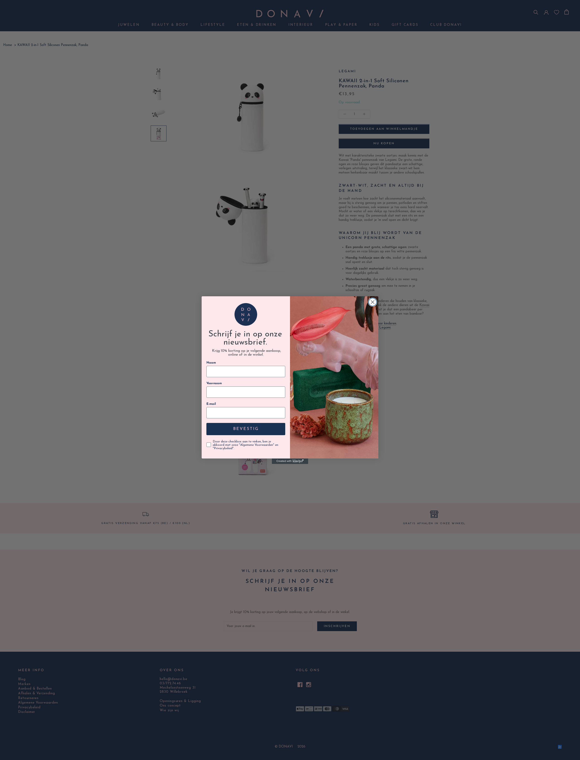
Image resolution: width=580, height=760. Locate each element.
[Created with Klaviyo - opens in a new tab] (290, 461)
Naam (211, 362)
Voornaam (214, 383)
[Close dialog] (373, 302)
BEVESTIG (246, 429)
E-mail (211, 404)
